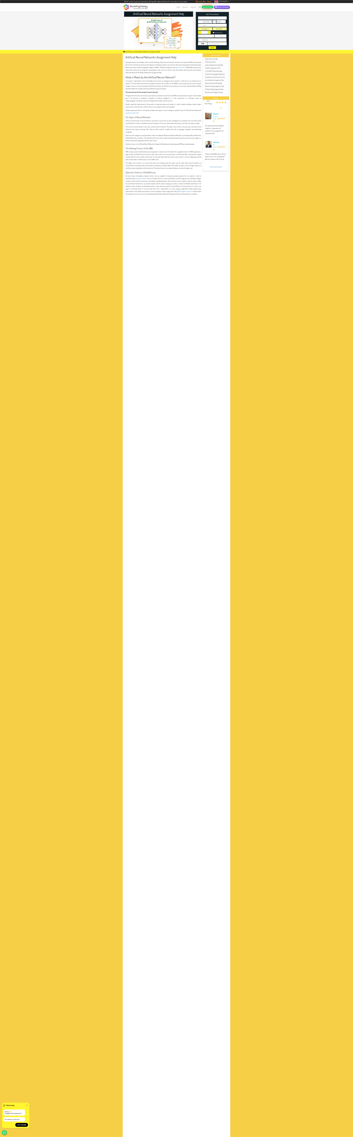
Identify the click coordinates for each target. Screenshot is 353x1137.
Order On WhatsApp (222, 7)
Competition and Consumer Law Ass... (215, 77)
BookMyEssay (129, 52)
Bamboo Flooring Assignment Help (214, 86)
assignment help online (132, 113)
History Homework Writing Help (213, 83)
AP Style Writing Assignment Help (214, 89)
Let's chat (20, 1125)
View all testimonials (216, 167)
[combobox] (200, 36)
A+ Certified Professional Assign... (214, 71)
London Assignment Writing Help (214, 65)
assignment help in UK (141, 178)
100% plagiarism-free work (186, 191)
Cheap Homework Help (211, 59)
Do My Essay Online (210, 62)
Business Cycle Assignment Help (214, 92)
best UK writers (180, 67)
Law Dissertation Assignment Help (214, 80)
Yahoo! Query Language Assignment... (215, 74)
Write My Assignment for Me (212, 68)
